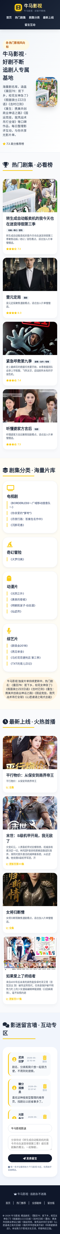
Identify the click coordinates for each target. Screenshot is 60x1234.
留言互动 (30, 24)
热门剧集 (20, 17)
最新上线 (48, 17)
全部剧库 (36, 1203)
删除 (44, 1061)
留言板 (51, 1203)
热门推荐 (21, 1203)
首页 (9, 17)
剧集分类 (34, 17)
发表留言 (31, 1158)
